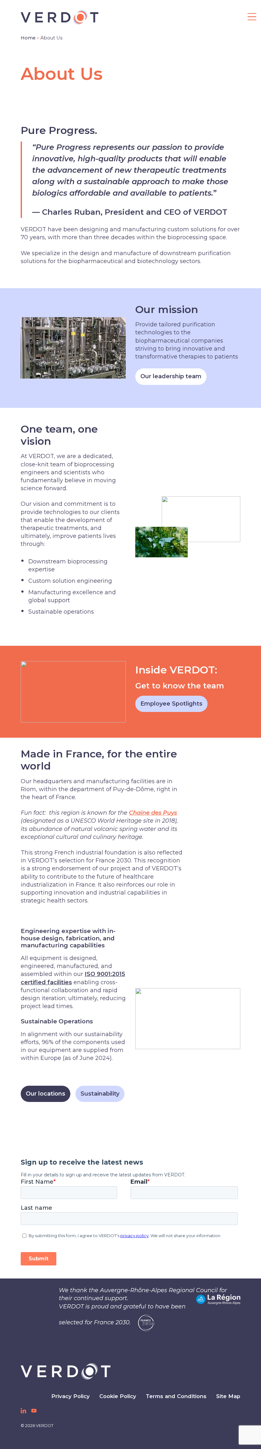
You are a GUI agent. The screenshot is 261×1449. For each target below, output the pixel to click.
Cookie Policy (117, 1396)
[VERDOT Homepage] (59, 17)
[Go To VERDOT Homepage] (65, 1371)
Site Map (228, 1396)
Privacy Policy (70, 1396)
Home (28, 38)
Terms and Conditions (176, 1396)
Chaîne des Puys (153, 812)
